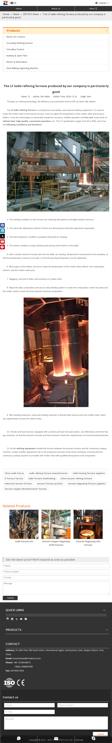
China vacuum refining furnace (77, 478)
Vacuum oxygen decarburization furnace (26, 488)
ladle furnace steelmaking (41, 478)
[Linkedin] (12, 619)
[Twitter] (17, 619)
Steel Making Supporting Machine (22, 68)
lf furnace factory (14, 478)
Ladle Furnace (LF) (24, 541)
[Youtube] (21, 619)
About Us (56, 8)
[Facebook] (7, 619)
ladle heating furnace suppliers (89, 473)
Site (89, 96)
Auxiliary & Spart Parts (16, 55)
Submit (10, 598)
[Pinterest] (26, 619)
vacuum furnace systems (50, 483)
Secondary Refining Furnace (19, 43)
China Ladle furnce (14, 473)
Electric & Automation (16, 61)
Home (19, 8)
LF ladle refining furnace (23, 110)
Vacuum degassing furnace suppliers (87, 483)
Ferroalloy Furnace (15, 49)
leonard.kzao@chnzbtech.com (27, 658)
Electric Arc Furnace (15, 36)
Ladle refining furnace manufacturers (48, 473)
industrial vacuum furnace (18, 483)
